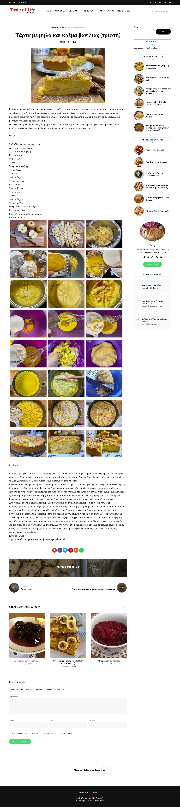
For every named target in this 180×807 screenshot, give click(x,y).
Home (48, 11)
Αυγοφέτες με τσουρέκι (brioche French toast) (68, 662)
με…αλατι (73, 11)
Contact (22, 2)
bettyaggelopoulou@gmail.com (146, 48)
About (12, 2)
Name (12, 720)
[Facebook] (59, 550)
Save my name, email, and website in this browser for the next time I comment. (42, 733)
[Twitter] (65, 550)
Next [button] (124, 607)
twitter (155, 2)
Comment (13, 697)
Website (91, 720)
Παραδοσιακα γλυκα (76, 27)
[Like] (54, 550)
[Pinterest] (70, 550)
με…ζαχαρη (89, 11)
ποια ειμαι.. (60, 11)
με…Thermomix (124, 11)
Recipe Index (84, 793)
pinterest (164, 2)
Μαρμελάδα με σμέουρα (109, 660)
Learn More (152, 264)
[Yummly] (76, 550)
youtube (169, 2)
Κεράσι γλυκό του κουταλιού (27, 660)
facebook (150, 2)
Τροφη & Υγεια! (107, 11)
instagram (160, 2)
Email (51, 720)
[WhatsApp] (81, 550)
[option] (27, 639)
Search (137, 27)
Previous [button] (119, 607)
